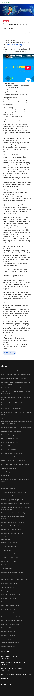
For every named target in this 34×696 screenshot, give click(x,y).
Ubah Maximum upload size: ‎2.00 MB (12, 572)
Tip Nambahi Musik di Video (9, 557)
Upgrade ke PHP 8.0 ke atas (9, 561)
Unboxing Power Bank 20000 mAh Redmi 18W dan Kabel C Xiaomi (16, 538)
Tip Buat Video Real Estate (9, 546)
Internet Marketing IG (8, 646)
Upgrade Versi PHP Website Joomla (11, 620)
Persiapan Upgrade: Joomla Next (11, 431)
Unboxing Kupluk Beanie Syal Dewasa (12, 500)
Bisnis (4, 28)
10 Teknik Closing (9, 353)
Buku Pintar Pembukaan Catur (10, 624)
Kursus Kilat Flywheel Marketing (11, 408)
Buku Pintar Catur (6, 628)
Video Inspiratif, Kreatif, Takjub (10, 594)
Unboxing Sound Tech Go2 (9, 543)
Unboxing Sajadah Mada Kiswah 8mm (12, 522)
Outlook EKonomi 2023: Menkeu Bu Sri (13, 461)
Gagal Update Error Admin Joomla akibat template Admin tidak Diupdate (16, 422)
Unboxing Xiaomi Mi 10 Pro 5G (10, 617)
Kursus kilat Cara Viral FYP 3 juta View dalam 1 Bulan (15, 404)
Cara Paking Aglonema (8, 639)
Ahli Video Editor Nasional (9, 485)
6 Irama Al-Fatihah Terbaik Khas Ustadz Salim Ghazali (15, 480)
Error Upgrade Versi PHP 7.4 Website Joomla (14, 576)
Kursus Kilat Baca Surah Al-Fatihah (11, 453)
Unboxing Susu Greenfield (9, 631)
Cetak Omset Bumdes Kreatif (10, 605)
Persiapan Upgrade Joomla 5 (10, 435)
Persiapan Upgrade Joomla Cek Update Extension (16, 427)
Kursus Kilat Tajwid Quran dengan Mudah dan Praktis (15, 398)
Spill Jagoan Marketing (8, 488)
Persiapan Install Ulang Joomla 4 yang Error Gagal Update (16, 413)
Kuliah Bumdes (6, 602)
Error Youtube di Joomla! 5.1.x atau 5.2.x (13, 388)
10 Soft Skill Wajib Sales (8, 468)
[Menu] (31, 2)
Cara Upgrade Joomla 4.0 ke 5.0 (10, 442)
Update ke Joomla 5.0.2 (8, 418)
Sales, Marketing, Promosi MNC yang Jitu (13, 492)
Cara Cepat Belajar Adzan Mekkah (11, 457)
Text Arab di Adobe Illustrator (10, 642)
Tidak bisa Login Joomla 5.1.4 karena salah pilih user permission (15, 392)
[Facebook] (21, 33)
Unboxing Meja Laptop (8, 635)
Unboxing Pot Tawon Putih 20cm (11, 529)
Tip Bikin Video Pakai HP (8, 554)
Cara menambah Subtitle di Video (11, 371)
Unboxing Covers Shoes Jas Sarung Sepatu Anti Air (16, 513)
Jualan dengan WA (7, 475)
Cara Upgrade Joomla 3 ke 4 (9, 438)
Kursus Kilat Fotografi (7, 446)
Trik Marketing (5, 472)
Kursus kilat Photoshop (8, 609)
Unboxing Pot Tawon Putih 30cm (11, 526)
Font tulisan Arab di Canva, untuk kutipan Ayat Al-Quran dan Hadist (16, 383)
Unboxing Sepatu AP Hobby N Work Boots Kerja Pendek (15, 517)
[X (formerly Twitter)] (25, 34)
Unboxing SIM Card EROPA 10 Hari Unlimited (15, 503)
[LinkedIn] (29, 33)
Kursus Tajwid (5, 591)
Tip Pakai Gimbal (6, 550)
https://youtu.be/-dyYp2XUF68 (17, 45)
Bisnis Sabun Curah (7, 565)
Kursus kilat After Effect (8, 613)
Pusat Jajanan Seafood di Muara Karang (13, 496)
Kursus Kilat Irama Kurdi (8, 449)
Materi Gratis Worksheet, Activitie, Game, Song (15, 374)
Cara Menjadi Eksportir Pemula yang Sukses (14, 580)
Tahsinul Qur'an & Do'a (8, 587)
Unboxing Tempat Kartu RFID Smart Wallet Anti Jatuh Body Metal (15, 508)
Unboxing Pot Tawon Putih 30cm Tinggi (13, 533)
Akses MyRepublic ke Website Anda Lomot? (14, 378)
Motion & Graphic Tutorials (9, 583)
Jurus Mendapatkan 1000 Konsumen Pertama (15, 464)
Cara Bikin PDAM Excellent (9, 598)
